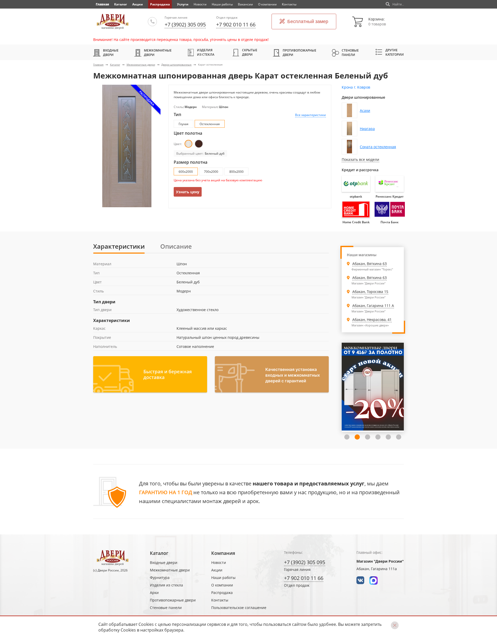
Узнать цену (187, 191)
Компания (223, 553)
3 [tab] (357, 437)
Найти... (398, 4)
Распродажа (160, 4)
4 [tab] (367, 437)
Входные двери (111, 52)
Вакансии (245, 4)
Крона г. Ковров (356, 87)
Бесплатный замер (307, 21)
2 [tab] (346, 437)
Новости (200, 4)
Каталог (120, 4)
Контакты (289, 4)
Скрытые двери (249, 52)
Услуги (182, 4)
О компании (267, 4)
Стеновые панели (350, 52)
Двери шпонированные (176, 64)
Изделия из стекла (205, 52)
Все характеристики (310, 115)
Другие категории (394, 52)
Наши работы (222, 4)
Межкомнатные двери (158, 52)
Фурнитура (160, 577)
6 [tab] (388, 437)
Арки (154, 592)
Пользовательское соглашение (238, 607)
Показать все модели (360, 159)
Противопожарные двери (299, 52)
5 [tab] (378, 437)
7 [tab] (398, 437)
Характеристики (119, 246)
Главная (98, 64)
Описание (176, 246)
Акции (137, 4)
